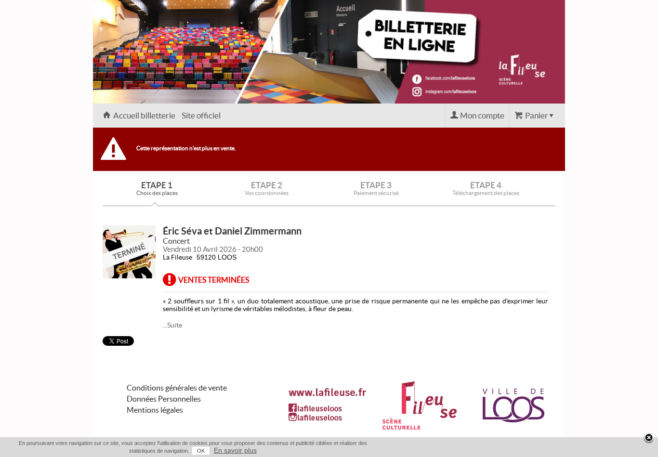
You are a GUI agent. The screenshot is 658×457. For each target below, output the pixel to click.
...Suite (172, 325)
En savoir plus (235, 450)
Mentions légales (155, 409)
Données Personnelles (164, 398)
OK (201, 451)
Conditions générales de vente (177, 387)
